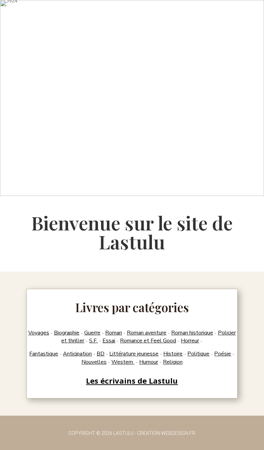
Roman (113, 333)
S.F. (93, 340)
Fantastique (43, 354)
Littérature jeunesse (133, 354)
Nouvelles (94, 362)
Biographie (66, 333)
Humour (148, 362)
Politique (198, 354)
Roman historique (192, 333)
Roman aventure (146, 333)
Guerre (92, 333)
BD (100, 354)
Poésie (222, 354)
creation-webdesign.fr (166, 433)
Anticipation (77, 354)
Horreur (190, 340)
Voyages (38, 333)
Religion (173, 362)
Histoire (173, 354)
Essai (108, 340)
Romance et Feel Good (148, 340)
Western (122, 362)
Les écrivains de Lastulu (132, 380)
